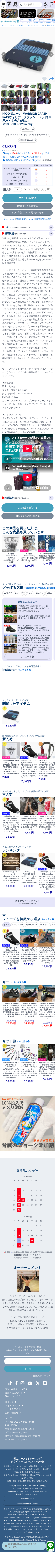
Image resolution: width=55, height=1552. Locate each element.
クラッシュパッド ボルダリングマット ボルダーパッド (26, 25)
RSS (7, 1425)
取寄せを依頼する (29, 206)
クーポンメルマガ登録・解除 (19, 1422)
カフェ (41, 593)
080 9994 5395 (27, 1498)
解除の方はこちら (42, 1376)
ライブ (9, 593)
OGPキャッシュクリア (16, 1439)
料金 (50, 593)
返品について (9, 219)
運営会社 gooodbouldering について (22, 1436)
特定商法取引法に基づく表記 (19, 1429)
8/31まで (26, 21)
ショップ (3, 6)
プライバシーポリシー (16, 1432)
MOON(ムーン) (28, 129)
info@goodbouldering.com (27, 1503)
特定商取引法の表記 (43, 219)
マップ (20, 593)
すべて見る (23, 670)
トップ (3, 25)
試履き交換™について (24, 219)
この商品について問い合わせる (28, 213)
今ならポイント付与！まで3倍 (27, 153)
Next (51, 54)
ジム (9, 6)
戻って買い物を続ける (29, 516)
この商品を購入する (27, 508)
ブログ (15, 6)
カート (51, 4)
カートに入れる (29, 198)
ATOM (14, 1425)
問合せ (50, 1550)
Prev (3, 54)
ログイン (45, 6)
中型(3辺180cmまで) (28, 140)
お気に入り (40, 189)
